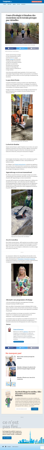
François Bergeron (18, 329)
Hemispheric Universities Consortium (26, 259)
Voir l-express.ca (7, 437)
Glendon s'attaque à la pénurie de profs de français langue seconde (26, 368)
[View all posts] (18, 342)
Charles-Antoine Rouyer (20, 164)
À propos (9, 446)
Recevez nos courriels (36, 1)
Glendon (12, 59)
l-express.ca (25, 331)
